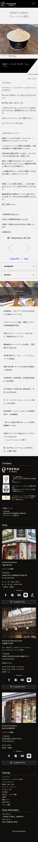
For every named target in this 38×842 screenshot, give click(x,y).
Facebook (5, 595)
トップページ (4, 55)
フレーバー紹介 (19, 16)
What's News (19, 12)
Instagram (12, 595)
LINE (25, 595)
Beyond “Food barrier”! (14, 440)
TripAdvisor (19, 595)
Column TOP (14, 259)
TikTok (32, 595)
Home (26, 259)
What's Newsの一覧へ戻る (21, 238)
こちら (20, 123)
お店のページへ (7, 663)
